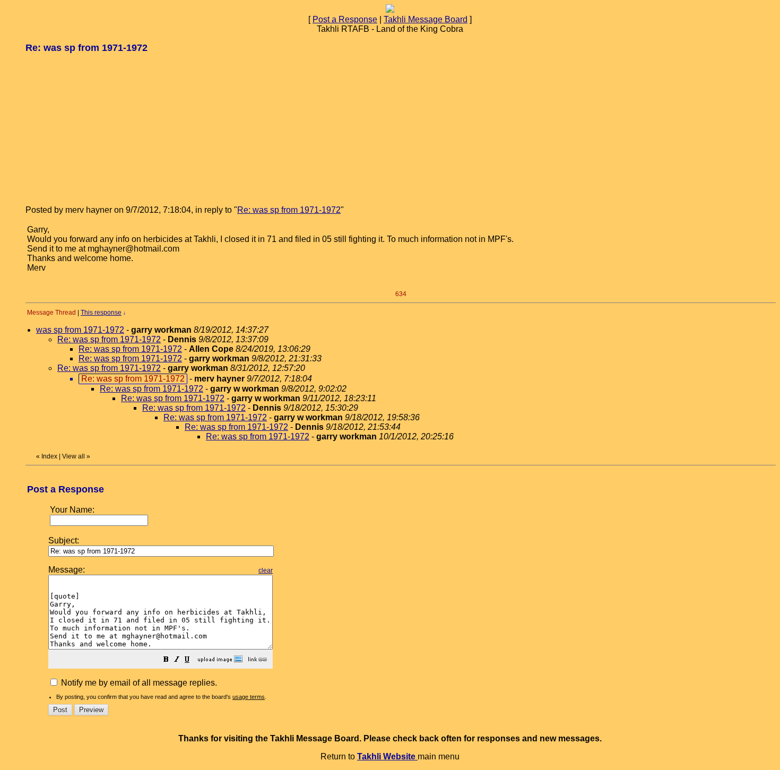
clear (265, 570)
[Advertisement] (105, 128)
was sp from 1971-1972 (80, 329)
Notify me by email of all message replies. (138, 682)
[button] (166, 660)
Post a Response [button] (345, 19)
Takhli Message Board (425, 19)
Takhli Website (387, 756)
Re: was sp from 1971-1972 (289, 209)
